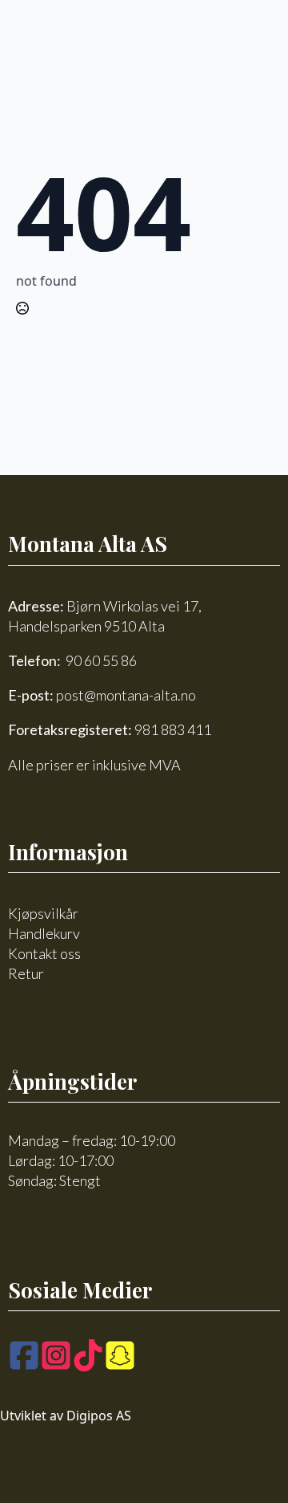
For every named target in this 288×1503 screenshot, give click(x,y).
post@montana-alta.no (126, 695)
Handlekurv (44, 933)
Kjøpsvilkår (43, 913)
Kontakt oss (44, 953)
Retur (26, 973)
